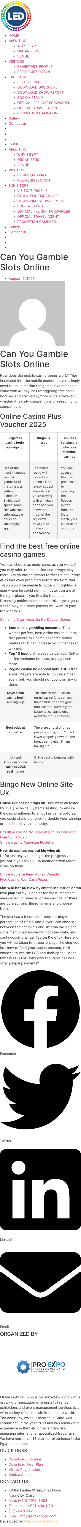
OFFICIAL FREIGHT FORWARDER (43, 103)
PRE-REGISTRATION (33, 72)
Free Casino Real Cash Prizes (24, 879)
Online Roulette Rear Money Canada (29, 874)
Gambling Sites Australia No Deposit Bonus (35, 619)
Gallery (14, 118)
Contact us (18, 123)
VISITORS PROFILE (32, 82)
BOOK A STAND (30, 97)
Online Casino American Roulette (27, 842)
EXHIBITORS (19, 77)
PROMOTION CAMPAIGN (37, 113)
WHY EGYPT (27, 46)
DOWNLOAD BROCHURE (37, 87)
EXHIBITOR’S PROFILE (35, 66)
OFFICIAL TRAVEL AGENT (38, 108)
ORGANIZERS (28, 51)
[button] (40, 1012)
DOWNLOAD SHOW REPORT (40, 92)
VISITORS (16, 61)
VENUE (23, 56)
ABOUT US (17, 41)
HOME (14, 35)
